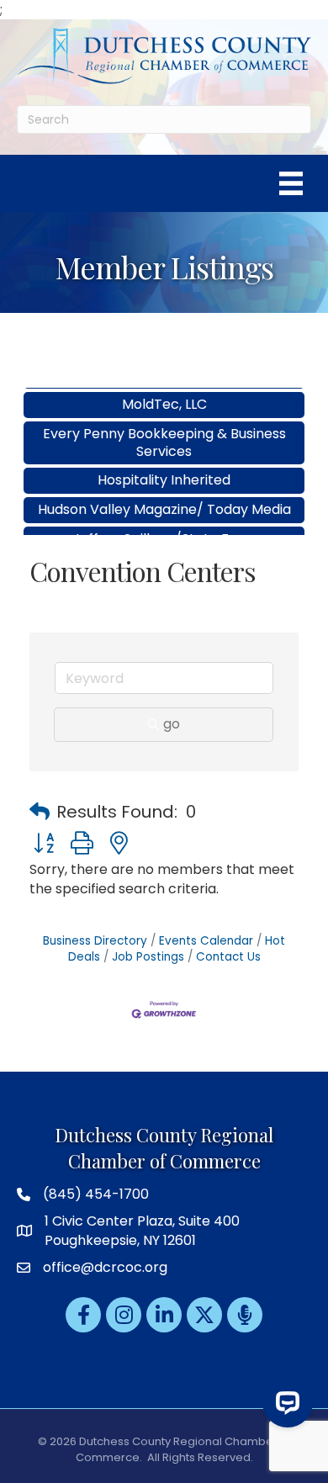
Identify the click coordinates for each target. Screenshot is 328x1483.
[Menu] (291, 183)
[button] (39, 812)
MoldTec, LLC (164, 392)
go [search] (171, 724)
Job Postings (148, 957)
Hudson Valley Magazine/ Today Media (164, 497)
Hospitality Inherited (164, 468)
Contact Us (228, 957)
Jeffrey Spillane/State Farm (164, 527)
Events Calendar (206, 941)
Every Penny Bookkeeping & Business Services (164, 430)
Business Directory (95, 941)
